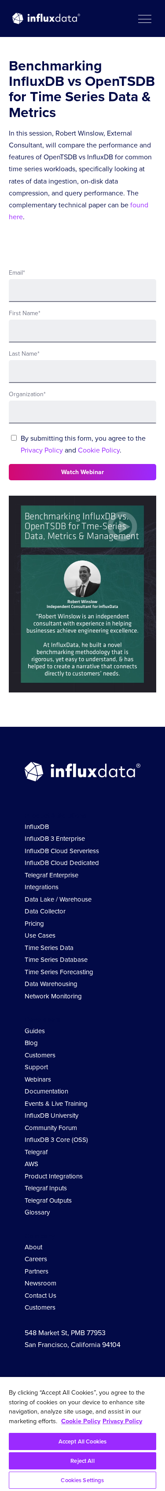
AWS (31, 1164)
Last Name (24, 353)
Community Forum (51, 1128)
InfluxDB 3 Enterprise (55, 838)
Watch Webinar (82, 472)
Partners (36, 1271)
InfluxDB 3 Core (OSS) (56, 1140)
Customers (40, 1055)
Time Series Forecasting (59, 972)
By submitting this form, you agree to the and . (83, 444)
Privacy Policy (42, 450)
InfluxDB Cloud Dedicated (62, 863)
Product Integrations (54, 1176)
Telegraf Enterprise (51, 875)
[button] (144, 18)
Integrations (42, 887)
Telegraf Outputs (48, 1200)
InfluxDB (37, 827)
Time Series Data (49, 948)
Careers (36, 1259)
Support (36, 1067)
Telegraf (36, 1152)
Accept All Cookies (82, 1441)
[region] (82, 1434)
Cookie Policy (99, 450)
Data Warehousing (51, 984)
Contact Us (40, 1295)
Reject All (82, 1461)
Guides (35, 1031)
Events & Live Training (56, 1103)
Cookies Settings (82, 1480)
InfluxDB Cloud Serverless (62, 851)
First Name (24, 313)
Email (17, 272)
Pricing (34, 923)
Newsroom (40, 1283)
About (33, 1247)
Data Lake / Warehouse (58, 899)
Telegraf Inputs (46, 1188)
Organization (27, 394)
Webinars (38, 1079)
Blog (31, 1043)
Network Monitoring (53, 996)
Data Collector (45, 911)
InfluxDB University (51, 1115)
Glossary (37, 1212)
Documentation (46, 1091)
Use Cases (40, 935)
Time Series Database (56, 960)
